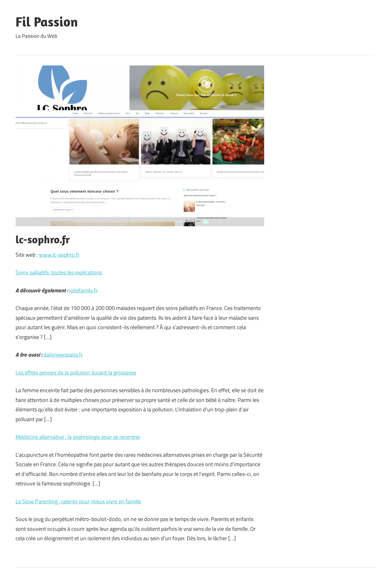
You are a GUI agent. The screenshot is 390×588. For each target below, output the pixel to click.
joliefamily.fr (83, 290)
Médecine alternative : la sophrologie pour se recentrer (78, 437)
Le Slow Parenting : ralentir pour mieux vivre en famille (78, 501)
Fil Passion (47, 21)
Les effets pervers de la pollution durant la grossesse (76, 372)
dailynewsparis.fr (63, 354)
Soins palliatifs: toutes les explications (59, 272)
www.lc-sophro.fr (59, 255)
